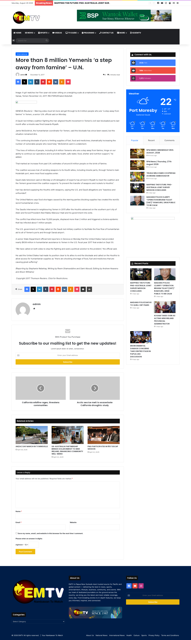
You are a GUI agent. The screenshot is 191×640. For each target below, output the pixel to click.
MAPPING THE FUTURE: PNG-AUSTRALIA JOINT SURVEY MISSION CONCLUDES (95, 3)
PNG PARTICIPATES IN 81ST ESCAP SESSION (103, 447)
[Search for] (46, 40)
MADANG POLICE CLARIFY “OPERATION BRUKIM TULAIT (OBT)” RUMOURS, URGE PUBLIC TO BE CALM (160, 201)
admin (22, 75)
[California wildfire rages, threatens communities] (41, 388)
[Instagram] (166, 3)
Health (129, 635)
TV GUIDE (72, 33)
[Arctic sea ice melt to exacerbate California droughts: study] (95, 388)
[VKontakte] (55, 81)
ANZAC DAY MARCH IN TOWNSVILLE (32, 446)
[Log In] (170, 3)
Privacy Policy (154, 635)
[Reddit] (49, 81)
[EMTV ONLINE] (35, 17)
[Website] (34, 308)
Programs (88, 33)
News (30, 33)
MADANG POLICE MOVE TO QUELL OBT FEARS (141, 303)
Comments (169, 140)
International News (117, 635)
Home (18, 33)
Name (19, 511)
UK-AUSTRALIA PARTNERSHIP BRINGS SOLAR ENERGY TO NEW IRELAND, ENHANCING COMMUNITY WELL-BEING (67, 450)
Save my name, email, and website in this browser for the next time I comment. (50, 533)
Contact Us (107, 33)
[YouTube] (162, 3)
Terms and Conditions (170, 635)
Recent (151, 140)
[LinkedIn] (30, 81)
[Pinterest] (43, 81)
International (22, 54)
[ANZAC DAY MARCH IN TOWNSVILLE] (32, 435)
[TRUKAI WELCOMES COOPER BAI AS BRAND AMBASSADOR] (137, 177)
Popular (134, 140)
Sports (43, 33)
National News (101, 635)
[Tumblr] (36, 81)
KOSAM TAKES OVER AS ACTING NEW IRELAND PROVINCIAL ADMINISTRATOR (164, 319)
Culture (137, 635)
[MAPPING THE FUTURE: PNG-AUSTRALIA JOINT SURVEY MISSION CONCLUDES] (137, 188)
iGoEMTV (136, 33)
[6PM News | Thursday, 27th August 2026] (137, 165)
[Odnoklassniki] (61, 81)
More (122, 33)
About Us (90, 635)
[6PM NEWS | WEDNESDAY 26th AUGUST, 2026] (137, 153)
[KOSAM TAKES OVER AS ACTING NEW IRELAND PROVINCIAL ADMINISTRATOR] (164, 307)
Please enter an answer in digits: (29, 539)
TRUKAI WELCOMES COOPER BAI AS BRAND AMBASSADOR (160, 174)
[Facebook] (158, 3)
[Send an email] (26, 75)
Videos (58, 33)
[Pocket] (68, 81)
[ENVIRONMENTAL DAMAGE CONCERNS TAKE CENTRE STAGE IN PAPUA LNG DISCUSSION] (141, 337)
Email (19, 522)
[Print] (89, 289)
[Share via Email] (83, 289)
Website (73, 522)
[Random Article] (174, 3)
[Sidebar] (178, 3)
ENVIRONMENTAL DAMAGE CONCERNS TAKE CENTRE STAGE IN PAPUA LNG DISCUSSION (140, 351)
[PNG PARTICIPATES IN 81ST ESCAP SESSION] (104, 435)
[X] (24, 81)
